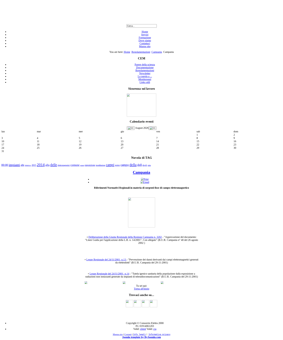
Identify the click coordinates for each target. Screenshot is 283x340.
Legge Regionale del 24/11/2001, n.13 (106, 259)
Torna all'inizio (141, 288)
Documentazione (145, 67)
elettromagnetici (64, 165)
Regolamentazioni (141, 52)
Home (145, 31)
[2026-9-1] (152, 128)
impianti (14, 165)
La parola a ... (145, 76)
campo (125, 165)
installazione (100, 165)
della (133, 165)
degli (144, 165)
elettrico (28, 165)
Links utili (145, 82)
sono (117, 165)
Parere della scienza (145, 64)
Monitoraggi (144, 79)
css (154, 329)
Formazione (145, 37)
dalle (149, 165)
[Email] (145, 182)
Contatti (128, 334)
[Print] (145, 179)
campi (110, 165)
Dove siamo (145, 40)
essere (82, 165)
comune (75, 165)
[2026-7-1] (131, 128)
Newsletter (144, 73)
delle (53, 165)
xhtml (143, 329)
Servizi (144, 34)
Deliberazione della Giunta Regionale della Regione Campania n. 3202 (125, 237)
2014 (41, 165)
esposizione (90, 165)
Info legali (139, 334)
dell (139, 165)
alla (47, 165)
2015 (34, 165)
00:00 (4, 165)
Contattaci (145, 43)
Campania (156, 52)
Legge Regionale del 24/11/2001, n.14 (109, 273)
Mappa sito (145, 46)
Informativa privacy (159, 334)
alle (22, 165)
